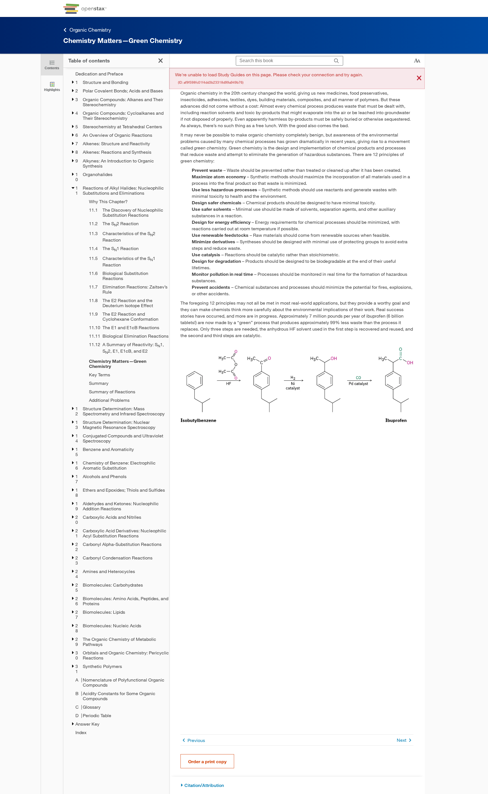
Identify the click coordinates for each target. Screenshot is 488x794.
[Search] (336, 60)
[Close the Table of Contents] (160, 60)
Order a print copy (207, 761)
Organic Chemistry (90, 30)
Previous (196, 740)
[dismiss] (419, 78)
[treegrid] (116, 403)
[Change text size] (417, 61)
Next (401, 740)
